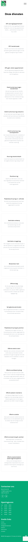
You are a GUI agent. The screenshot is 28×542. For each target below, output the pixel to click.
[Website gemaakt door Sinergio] (26, 536)
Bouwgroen (8, 536)
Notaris (3, 527)
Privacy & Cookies (16, 536)
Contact (3, 531)
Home (2, 522)
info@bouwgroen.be (6, 491)
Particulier (4, 529)
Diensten (3, 524)
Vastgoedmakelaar (6, 525)
